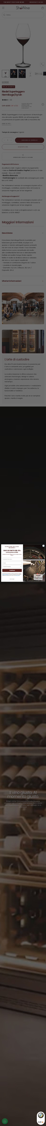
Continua (12, 570)
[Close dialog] (43, 546)
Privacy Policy (18, 575)
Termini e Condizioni (5, 574)
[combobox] (11, 566)
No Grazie (12, 579)
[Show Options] (20, 566)
